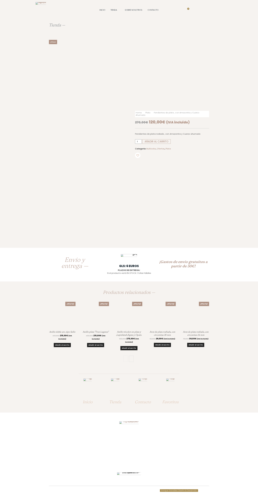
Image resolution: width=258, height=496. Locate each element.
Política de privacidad (136, 490)
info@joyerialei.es (129, 454)
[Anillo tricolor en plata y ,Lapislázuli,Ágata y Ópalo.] (129, 315)
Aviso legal (119, 490)
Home (139, 112)
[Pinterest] (172, 164)
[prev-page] (125, 359)
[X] (166, 164)
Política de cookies (103, 490)
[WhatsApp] (178, 164)
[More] (185, 164)
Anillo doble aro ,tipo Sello (62, 331)
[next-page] (131, 359)
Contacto (143, 401)
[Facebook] (160, 164)
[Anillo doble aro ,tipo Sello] (62, 315)
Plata (147, 112)
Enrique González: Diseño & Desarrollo (179, 490)
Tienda (115, 401)
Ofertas (161, 149)
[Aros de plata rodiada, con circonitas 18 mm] (162, 315)
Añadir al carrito (62, 345)
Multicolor (151, 149)
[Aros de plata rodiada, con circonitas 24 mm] (195, 315)
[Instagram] (131, 464)
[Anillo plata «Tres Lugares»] (95, 315)
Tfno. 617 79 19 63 (129, 444)
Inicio (88, 401)
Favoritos (170, 401)
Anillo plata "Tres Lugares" (96, 331)
